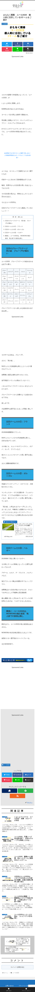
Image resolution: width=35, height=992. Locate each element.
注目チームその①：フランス (14, 226)
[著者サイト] (9, 790)
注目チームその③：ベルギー (14, 232)
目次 (15, 217)
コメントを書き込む (17, 967)
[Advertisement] (17, 75)
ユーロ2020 (6, 765)
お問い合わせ (9, 985)
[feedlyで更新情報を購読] (25, 790)
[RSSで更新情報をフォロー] (17, 796)
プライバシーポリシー (25, 985)
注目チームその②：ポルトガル (14, 229)
